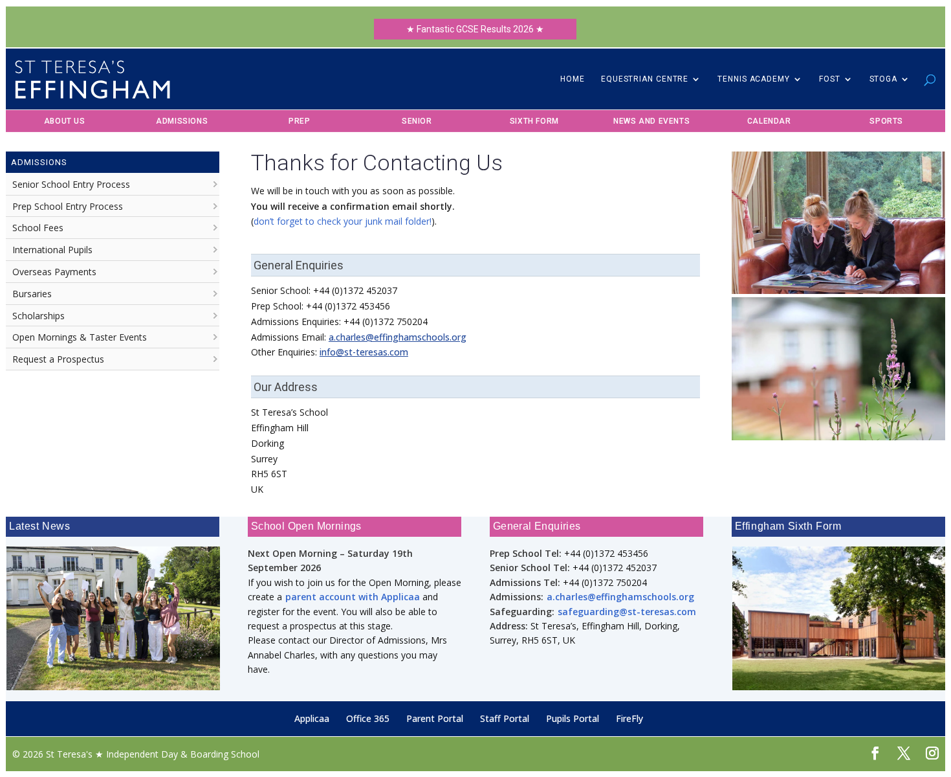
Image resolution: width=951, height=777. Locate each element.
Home (572, 79)
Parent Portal (434, 718)
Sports (886, 121)
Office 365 (367, 718)
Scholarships (38, 316)
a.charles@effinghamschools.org (397, 337)
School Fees (37, 227)
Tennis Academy (753, 79)
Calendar (769, 121)
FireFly (629, 718)
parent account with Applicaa (351, 597)
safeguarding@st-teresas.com (627, 611)
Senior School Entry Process (71, 184)
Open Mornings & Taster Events (79, 337)
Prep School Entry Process (67, 206)
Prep (299, 121)
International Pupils (52, 249)
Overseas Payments (54, 271)
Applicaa (311, 718)
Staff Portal (504, 718)
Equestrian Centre (644, 79)
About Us (64, 121)
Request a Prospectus (58, 359)
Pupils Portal (572, 718)
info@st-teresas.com (364, 352)
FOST (829, 79)
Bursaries (32, 293)
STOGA (883, 79)
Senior (417, 121)
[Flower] (838, 437)
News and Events (651, 121)
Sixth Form (534, 121)
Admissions (182, 121)
